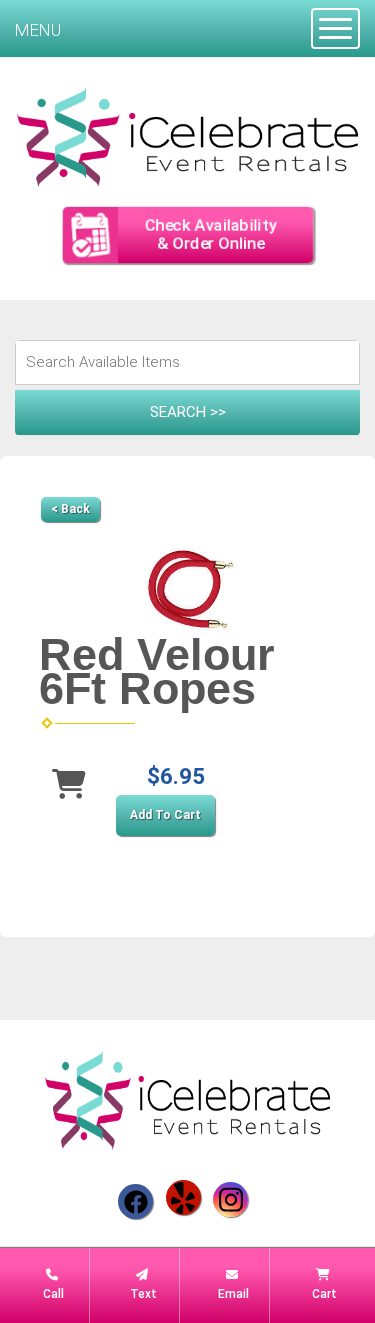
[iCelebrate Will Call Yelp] (183, 1197)
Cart (323, 1294)
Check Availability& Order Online (210, 234)
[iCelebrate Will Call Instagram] (230, 1199)
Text (142, 1294)
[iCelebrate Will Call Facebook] (135, 1201)
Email (232, 1294)
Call (52, 1294)
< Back (70, 509)
